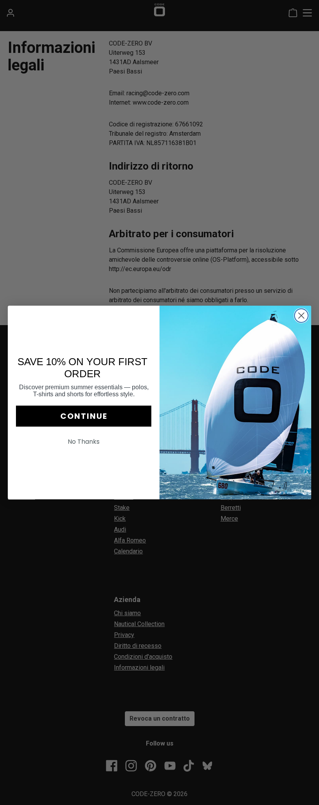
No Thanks (84, 441)
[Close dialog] (301, 315)
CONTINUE (83, 416)
